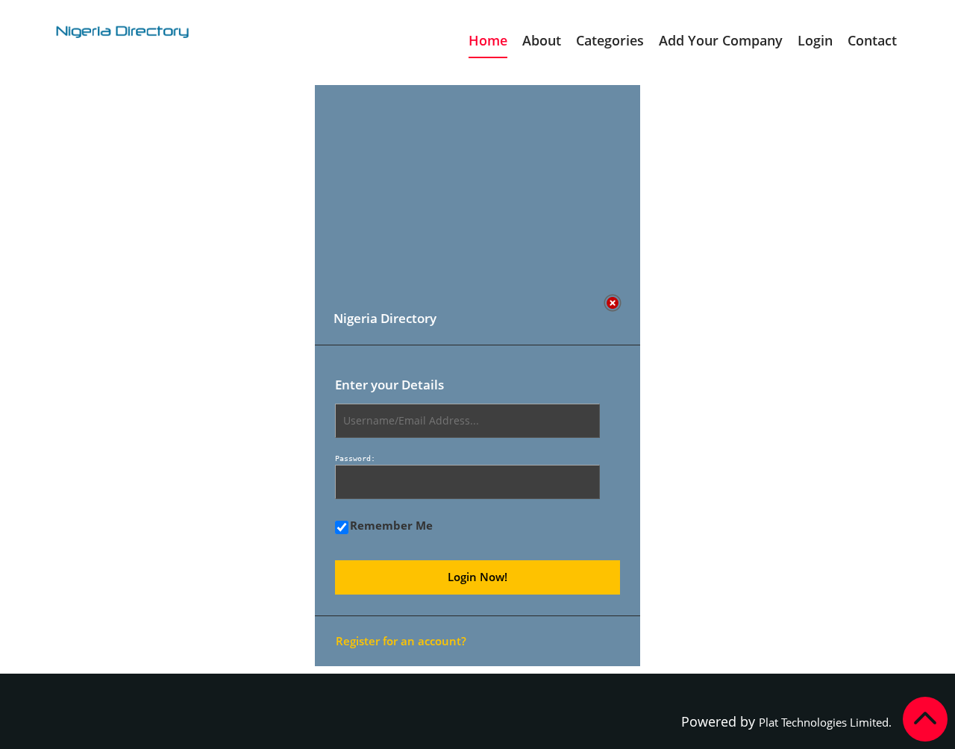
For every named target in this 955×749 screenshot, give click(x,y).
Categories (610, 40)
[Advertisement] (467, 189)
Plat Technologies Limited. (825, 722)
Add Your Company (721, 40)
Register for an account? (401, 640)
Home (488, 40)
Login (815, 40)
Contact (872, 40)
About (541, 40)
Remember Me (391, 525)
